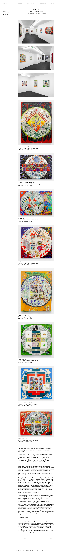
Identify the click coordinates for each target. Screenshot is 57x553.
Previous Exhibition (23, 539)
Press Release (6, 9)
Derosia (5, 3)
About (52, 3)
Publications (42, 3)
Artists (20, 3)
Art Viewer (5, 14)
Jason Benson (36, 9)
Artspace (5, 11)
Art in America (6, 12)
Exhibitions (30, 3)
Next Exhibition (50, 539)
